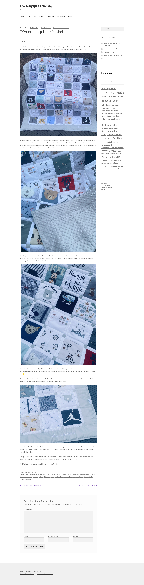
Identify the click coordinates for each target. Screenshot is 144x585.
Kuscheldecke (68, 477)
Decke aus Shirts (112, 113)
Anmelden (104, 183)
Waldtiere (112, 166)
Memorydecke (24, 479)
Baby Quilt (50, 475)
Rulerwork (119, 160)
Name (26, 536)
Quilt (30, 479)
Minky (115, 151)
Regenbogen (113, 160)
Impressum (50, 16)
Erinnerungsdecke (38, 477)
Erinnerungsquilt (31, 472)
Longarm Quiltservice (110, 142)
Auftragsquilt (114, 93)
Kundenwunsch (113, 128)
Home (22, 16)
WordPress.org (105, 190)
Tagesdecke (111, 163)
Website (75, 536)
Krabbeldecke (59, 477)
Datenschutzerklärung (64, 16)
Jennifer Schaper (46, 28)
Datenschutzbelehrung (27, 574)
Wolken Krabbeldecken (87, 485)
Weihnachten (119, 166)
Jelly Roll (118, 119)
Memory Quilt (88, 477)
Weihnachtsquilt (114, 169)
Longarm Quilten (78, 477)
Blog (29, 16)
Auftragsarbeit (32, 475)
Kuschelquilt (105, 135)
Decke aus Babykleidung (75, 475)
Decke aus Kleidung (89, 475)
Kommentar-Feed (106, 187)
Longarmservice (107, 148)
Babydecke (57, 475)
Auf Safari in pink (109, 52)
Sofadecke (104, 163)
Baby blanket (42, 475)
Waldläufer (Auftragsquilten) (31, 485)
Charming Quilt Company (36, 6)
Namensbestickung (116, 153)
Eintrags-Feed (105, 185)
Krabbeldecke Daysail (110, 49)
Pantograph (107, 157)
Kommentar (28, 509)
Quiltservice (105, 160)
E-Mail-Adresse (53, 536)
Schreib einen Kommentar (61, 28)
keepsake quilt (105, 122)
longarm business (115, 135)
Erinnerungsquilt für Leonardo (113, 55)
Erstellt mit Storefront (45, 574)
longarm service (107, 145)
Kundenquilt (105, 128)
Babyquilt (64, 475)
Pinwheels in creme (109, 59)
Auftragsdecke (105, 93)
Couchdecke (105, 108)
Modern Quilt (109, 153)
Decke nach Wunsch (26, 477)
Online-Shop (38, 16)
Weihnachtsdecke (105, 169)
